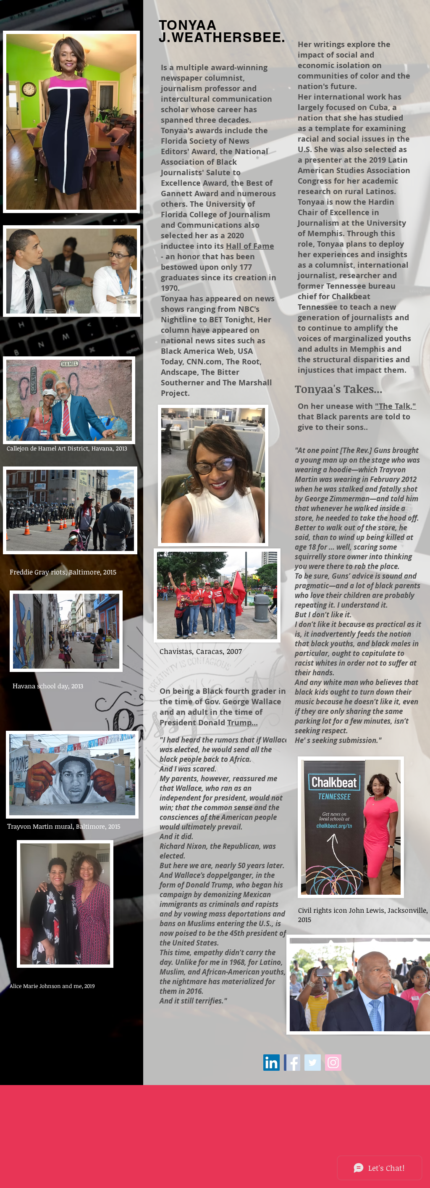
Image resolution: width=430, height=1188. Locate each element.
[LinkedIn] (271, 1062)
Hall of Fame (250, 246)
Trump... (242, 722)
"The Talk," (395, 406)
